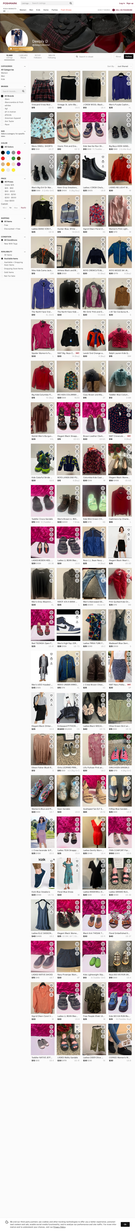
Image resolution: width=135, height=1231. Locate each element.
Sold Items (9, 272)
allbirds (7, 115)
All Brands (9, 96)
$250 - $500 (10, 197)
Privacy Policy (59, 1227)
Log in (122, 3)
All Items (8, 221)
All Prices (9, 182)
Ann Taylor (9, 121)
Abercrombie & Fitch (13, 102)
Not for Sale (9, 276)
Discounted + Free (12, 229)
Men (31, 10)
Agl (6, 108)
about (118, 56)
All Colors (9, 147)
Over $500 (9, 201)
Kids (38, 10)
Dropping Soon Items (13, 268)
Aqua (6, 124)
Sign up (130, 3)
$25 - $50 (9, 188)
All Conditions (10, 240)
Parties (55, 10)
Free (6, 225)
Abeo (6, 99)
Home (46, 10)
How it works (104, 10)
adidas (7, 105)
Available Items (11, 258)
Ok (125, 1224)
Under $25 (9, 185)
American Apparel (12, 118)
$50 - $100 (10, 191)
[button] (26, 3)
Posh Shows (66, 10)
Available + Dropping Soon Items (13, 263)
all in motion (10, 112)
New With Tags (10, 244)
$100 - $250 (10, 194)
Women (23, 10)
